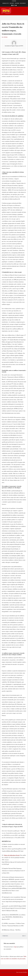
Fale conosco (23, 3)
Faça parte (12, 3)
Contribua (17, 3)
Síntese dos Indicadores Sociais (12, 855)
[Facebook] (11, 5)
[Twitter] (14, 5)
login (15, 947)
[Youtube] (16, 5)
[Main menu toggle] (25, 11)
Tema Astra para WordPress (21, 972)
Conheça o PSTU (5, 3)
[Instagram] (13, 5)
